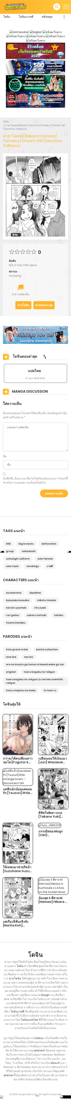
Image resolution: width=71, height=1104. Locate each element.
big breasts (26, 543)
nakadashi (28, 551)
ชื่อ (5, 456)
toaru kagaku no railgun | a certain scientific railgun (34, 681)
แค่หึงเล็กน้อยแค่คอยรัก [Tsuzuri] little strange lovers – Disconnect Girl (17, 795)
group (10, 551)
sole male (12, 566)
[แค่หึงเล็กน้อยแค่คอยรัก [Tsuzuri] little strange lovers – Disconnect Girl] (18, 777)
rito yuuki (40, 607)
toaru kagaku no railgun (39, 672)
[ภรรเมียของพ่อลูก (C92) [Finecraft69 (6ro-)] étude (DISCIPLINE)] (49, 825)
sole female (45, 558)
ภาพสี (50, 566)
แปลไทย (34, 370)
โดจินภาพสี (17, 1011)
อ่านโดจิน (23, 305)
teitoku (58, 615)
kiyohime (35, 592)
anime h (39, 1050)
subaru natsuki (36, 615)
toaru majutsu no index (21, 690)
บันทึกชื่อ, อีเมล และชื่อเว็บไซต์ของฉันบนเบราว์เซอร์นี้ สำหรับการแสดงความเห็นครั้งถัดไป (35, 481)
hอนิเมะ (39, 1038)
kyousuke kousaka (17, 600)
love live (11, 657)
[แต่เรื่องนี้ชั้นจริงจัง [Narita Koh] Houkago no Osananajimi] (18, 897)
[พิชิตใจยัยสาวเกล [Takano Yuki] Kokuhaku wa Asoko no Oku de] (53, 789)
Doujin (45, 995)
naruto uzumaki (16, 607)
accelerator (14, 592)
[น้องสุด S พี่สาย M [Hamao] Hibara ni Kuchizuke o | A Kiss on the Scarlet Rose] (53, 886)
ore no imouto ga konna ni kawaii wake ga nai (35, 664)
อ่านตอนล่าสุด (44, 305)
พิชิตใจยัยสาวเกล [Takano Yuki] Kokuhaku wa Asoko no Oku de (51, 818)
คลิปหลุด (47, 17)
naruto (28, 657)
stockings (32, 566)
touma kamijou (15, 622)
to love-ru (50, 690)
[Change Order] (45, 357)
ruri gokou (12, 615)
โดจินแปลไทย (29, 1020)
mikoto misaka (46, 600)
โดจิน (6, 17)
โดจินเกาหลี (26, 17)
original (11, 672)
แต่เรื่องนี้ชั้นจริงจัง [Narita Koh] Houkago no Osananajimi (15, 927)
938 (8, 543)
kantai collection (47, 649)
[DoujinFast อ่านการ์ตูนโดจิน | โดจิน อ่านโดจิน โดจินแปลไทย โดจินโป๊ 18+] (15, 7)
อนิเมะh (55, 1063)
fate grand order (17, 649)
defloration (48, 543)
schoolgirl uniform (18, 558)
